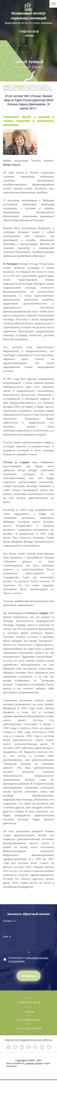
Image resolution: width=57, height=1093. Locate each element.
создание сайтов (33, 1063)
